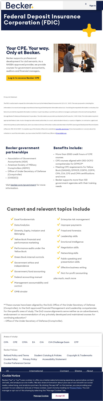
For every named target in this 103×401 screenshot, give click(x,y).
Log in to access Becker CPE (23, 78)
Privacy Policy (30, 359)
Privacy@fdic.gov (61, 133)
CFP (76, 342)
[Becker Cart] (84, 5)
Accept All (60, 396)
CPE (15, 342)
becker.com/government (23, 185)
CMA (24, 342)
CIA (42, 342)
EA (33, 342)
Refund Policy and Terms (16, 355)
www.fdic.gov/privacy (62, 129)
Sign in (92, 6)
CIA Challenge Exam (58, 342)
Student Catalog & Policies (48, 355)
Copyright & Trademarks (79, 355)
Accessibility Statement (54, 359)
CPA (6, 342)
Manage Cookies (41, 396)
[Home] (32, 5)
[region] (51, 386)
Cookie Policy (11, 359)
